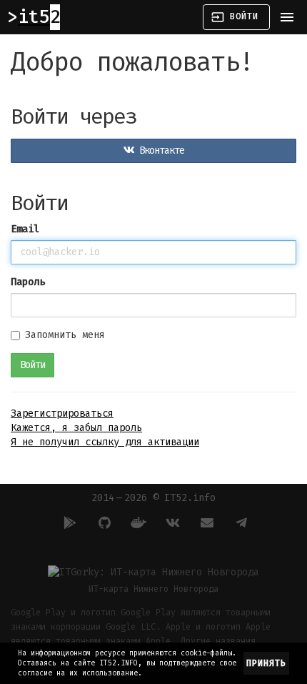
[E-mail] (205, 522)
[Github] (102, 522)
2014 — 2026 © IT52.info (153, 498)
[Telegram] (239, 522)
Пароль (28, 282)
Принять (266, 663)
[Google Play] (68, 522)
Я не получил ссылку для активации (105, 442)
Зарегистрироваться (62, 413)
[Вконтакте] (171, 522)
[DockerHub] (136, 522)
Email (25, 229)
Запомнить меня (65, 335)
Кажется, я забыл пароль (76, 428)
